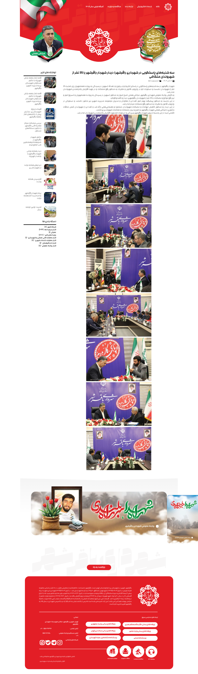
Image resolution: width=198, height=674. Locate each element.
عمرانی (52, 232)
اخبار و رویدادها (153, 81)
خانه (158, 7)
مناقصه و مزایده (114, 7)
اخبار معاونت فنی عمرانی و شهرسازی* (40, 238)
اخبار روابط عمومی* (47, 246)
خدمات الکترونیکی (144, 7)
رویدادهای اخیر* (47, 235)
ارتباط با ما (129, 7)
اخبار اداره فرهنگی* (48, 243)
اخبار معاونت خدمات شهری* (44, 240)
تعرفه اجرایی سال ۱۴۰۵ (95, 7)
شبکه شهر (50, 227)
